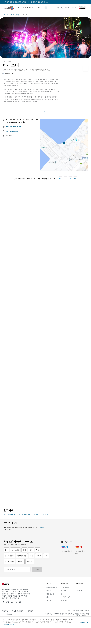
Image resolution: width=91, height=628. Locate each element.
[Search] (58, 8)
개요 (45, 111)
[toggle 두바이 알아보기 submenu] (32, 7)
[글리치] (45, 456)
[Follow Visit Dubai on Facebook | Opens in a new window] (3, 602)
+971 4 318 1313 (12, 131)
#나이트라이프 (25, 514)
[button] (83, 622)
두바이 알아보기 (26, 8)
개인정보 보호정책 (81, 614)
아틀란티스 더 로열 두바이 (16, 338)
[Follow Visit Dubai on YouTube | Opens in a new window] (20, 602)
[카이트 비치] (45, 379)
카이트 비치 (10, 414)
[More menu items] (46, 7)
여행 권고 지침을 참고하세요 (39, 2)
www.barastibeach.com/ (14, 127)
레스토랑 (16, 15)
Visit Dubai (7, 15)
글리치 (8, 491)
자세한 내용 (43, 527)
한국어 (67, 8)
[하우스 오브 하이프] (45, 226)
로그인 (74, 8)
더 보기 (9, 501)
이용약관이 (77, 615)
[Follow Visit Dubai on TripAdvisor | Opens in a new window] (12, 602)
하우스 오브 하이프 (13, 261)
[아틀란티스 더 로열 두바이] (45, 303)
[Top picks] (62, 8)
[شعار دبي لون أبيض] (5, 584)
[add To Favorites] (85, 68)
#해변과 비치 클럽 (41, 514)
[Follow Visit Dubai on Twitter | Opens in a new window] (16, 602)
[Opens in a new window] (65, 178)
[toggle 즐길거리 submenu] (41, 7)
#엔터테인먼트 (9, 514)
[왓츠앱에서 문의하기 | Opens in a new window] (60, 178)
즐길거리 (37, 8)
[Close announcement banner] (86, 2)
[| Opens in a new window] (7, 602)
